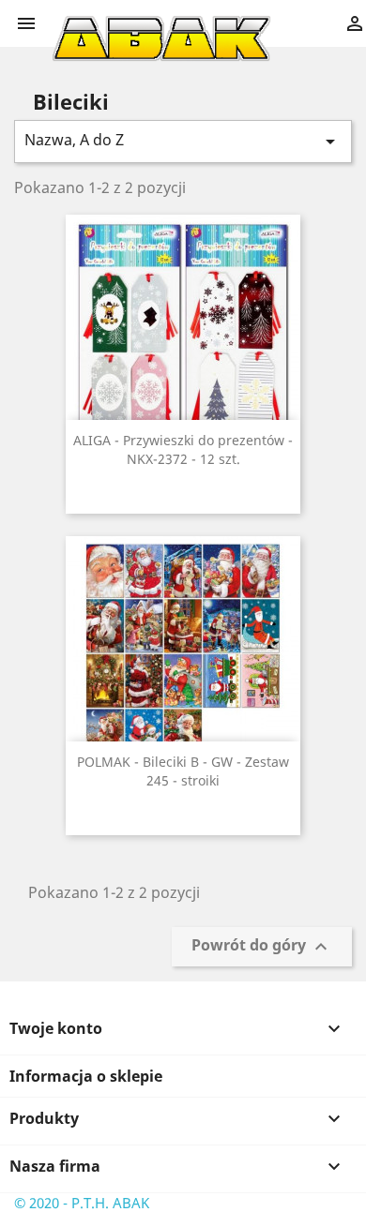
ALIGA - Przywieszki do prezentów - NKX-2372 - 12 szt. (183, 449)
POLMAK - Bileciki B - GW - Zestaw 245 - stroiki (183, 771)
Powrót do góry (261, 947)
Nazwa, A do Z (183, 141)
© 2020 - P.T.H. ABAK (81, 1202)
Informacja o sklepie (85, 1076)
